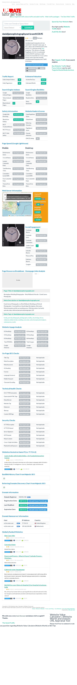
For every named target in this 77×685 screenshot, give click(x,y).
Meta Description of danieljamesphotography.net (22, 300)
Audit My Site (57, 32)
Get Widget (31, 71)
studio (14, 322)
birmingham (42, 320)
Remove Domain (60, 4)
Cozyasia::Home (10, 545)
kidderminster (14, 320)
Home (13, 4)
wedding (20, 320)
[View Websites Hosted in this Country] (42, 204)
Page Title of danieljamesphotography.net (19, 291)
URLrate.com (71, 610)
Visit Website (32, 68)
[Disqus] (37, 657)
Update (42, 68)
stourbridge (36, 318)
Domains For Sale (34, 4)
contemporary (8, 322)
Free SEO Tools (51, 4)
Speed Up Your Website (60, 22)
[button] (18, 204)
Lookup (28, 28)
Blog (73, 4)
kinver (41, 318)
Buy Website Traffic (59, 66)
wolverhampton (34, 320)
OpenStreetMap (20, 215)
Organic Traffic (60, 60)
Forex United (56, 68)
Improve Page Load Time (22, 4)
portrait (10, 318)
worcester (26, 320)
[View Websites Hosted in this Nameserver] (18, 523)
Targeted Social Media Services (63, 70)
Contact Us (68, 4)
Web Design (43, 4)
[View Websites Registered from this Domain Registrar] (29, 497)
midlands (6, 320)
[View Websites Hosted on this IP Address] (43, 199)
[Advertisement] (63, 45)
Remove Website (40, 608)
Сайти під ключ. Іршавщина (14, 569)
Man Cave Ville (9, 536)
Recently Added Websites (68, 608)
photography (16, 318)
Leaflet (12, 215)
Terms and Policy (49, 608)
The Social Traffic (8, 623)
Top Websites (58, 608)
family (5, 318)
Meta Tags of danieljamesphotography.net (19, 314)
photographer (24, 318)
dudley (30, 318)
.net (43, 48)
